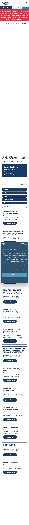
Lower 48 (6, 196)
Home (5, 23)
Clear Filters (7, 206)
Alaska (6, 189)
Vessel (6, 203)
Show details (20, 269)
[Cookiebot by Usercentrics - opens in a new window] (20, 244)
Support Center (8, 199)
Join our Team (6, 8)
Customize (14, 279)
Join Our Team (13, 23)
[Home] (5, 3)
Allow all (14, 274)
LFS (5, 193)
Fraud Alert (17, 8)
